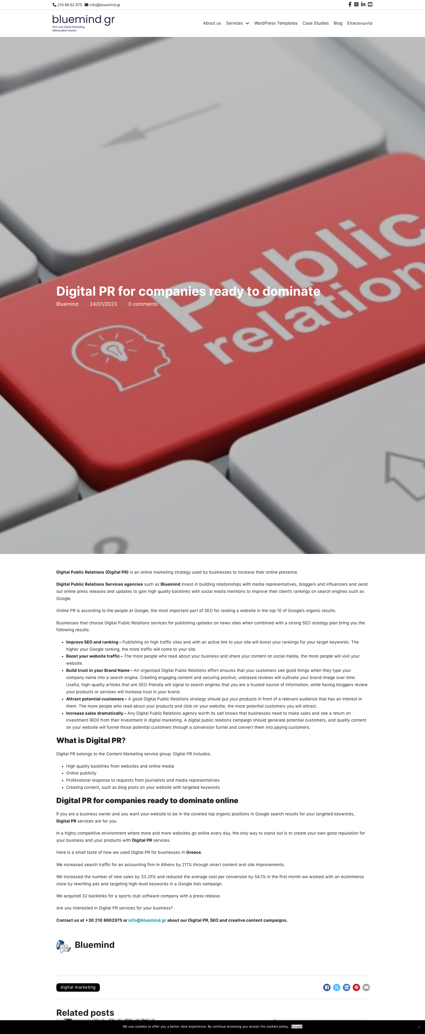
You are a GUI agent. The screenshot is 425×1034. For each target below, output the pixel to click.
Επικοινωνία (359, 23)
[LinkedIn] (346, 987)
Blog (338, 23)
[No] (418, 1027)
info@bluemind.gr (147, 920)
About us (212, 23)
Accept (296, 1026)
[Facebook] (327, 987)
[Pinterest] (356, 987)
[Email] (366, 987)
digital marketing (78, 987)
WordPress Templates (276, 23)
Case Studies (316, 23)
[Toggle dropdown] (247, 23)
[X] (336, 987)
